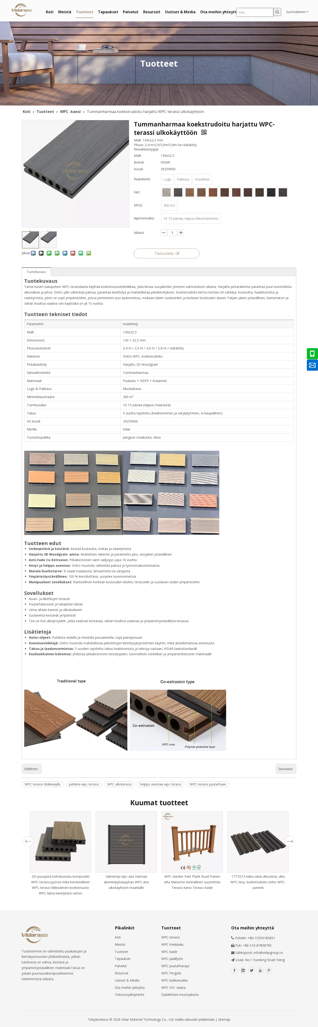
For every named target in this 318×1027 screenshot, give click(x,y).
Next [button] (290, 841)
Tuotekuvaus (36, 272)
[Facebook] (234, 970)
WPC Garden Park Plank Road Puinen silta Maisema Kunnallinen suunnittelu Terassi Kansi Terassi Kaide (192, 882)
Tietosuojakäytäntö (129, 994)
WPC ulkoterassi (119, 784)
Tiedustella (163, 253)
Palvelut (121, 966)
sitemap (224, 1019)
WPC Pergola (171, 973)
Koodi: (138, 169)
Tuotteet (121, 951)
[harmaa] (178, 192)
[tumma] (259, 192)
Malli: (138, 155)
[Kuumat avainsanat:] (277, 12)
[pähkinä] (248, 192)
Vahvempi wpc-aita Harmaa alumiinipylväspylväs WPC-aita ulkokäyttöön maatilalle (126, 882)
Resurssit (122, 973)
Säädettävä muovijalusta (180, 994)
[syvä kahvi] (224, 192)
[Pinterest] (269, 970)
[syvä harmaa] (283, 192)
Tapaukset (123, 958)
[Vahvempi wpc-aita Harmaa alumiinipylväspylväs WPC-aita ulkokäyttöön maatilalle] (126, 842)
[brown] (201, 192)
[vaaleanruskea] (189, 192)
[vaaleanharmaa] (166, 192)
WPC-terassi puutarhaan (208, 784)
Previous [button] (28, 841)
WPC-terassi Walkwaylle (43, 784)
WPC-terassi (170, 937)
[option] (60, 853)
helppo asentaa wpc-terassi (160, 784)
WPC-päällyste (172, 958)
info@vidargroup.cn (268, 952)
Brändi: (139, 162)
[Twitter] (251, 970)
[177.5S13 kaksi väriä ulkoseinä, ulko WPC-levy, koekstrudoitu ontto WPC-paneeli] (258, 842)
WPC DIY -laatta (173, 987)
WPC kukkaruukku (174, 980)
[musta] (271, 192)
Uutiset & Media (127, 980)
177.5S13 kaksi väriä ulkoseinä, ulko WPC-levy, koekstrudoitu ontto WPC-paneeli (258, 882)
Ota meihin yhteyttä (130, 987)
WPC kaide (169, 951)
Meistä (120, 944)
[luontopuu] (236, 192)
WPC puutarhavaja (175, 966)
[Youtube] (260, 970)
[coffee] (213, 192)
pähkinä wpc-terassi (84, 784)
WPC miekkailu (172, 944)
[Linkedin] (243, 970)
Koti (118, 937)
